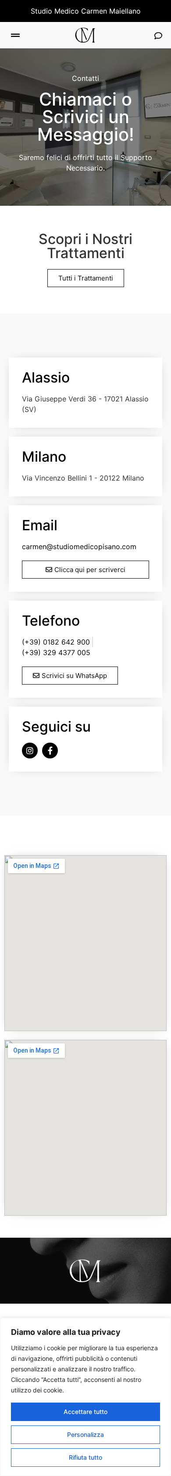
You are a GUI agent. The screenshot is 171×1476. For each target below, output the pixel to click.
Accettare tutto (85, 1411)
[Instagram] (30, 750)
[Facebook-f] (50, 750)
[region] (85, 1397)
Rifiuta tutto (85, 1457)
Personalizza (85, 1434)
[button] (15, 35)
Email (39, 525)
